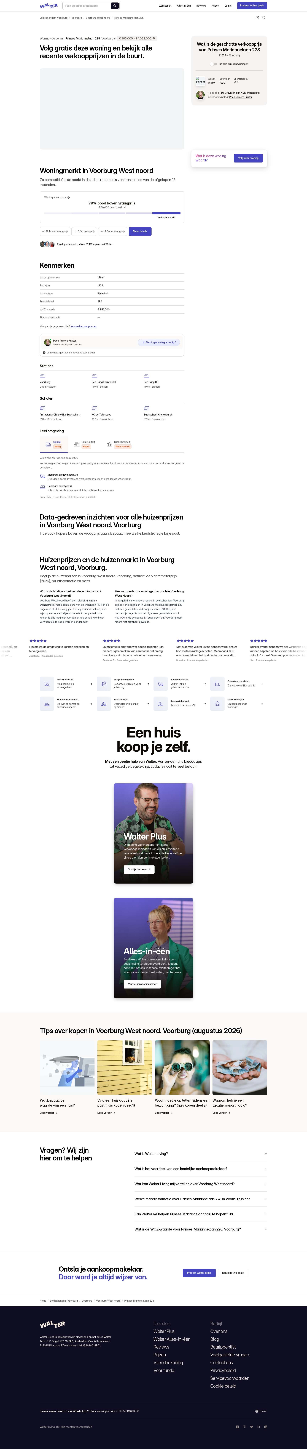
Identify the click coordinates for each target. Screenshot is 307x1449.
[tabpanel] (112, 474)
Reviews (201, 5)
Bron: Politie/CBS (63, 497)
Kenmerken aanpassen (83, 326)
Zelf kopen (165, 5)
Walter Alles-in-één (172, 1339)
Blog (214, 1339)
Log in (228, 5)
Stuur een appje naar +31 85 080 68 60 (114, 1411)
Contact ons (221, 1362)
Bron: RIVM (46, 497)
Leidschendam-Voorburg (54, 17)
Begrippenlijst (223, 1347)
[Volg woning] (263, 17)
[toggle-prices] (213, 64)
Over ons (218, 1331)
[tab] (54, 444)
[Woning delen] (257, 17)
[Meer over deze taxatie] (154, 38)
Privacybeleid (223, 1370)
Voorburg (76, 17)
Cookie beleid (223, 1386)
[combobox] (91, 6)
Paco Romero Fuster (240, 97)
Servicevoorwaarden (229, 1378)
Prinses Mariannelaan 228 (129, 17)
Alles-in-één (184, 5)
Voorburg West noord (98, 17)
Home (43, 1300)
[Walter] (49, 5)
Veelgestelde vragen (229, 1354)
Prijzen (215, 5)
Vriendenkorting (168, 1362)
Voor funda (164, 1370)
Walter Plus (164, 1331)
